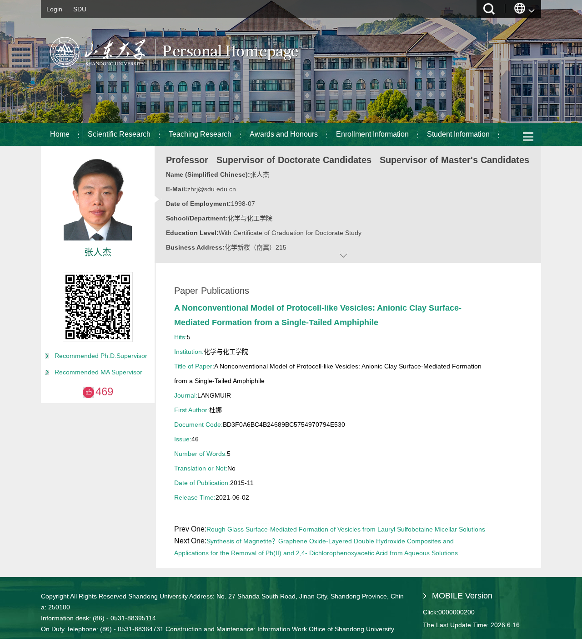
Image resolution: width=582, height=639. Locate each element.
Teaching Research (200, 134)
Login (54, 9)
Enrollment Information (372, 134)
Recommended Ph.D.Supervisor (101, 355)
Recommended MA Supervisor (98, 372)
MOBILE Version (462, 595)
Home (60, 134)
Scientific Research (119, 134)
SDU (79, 9)
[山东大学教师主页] (196, 70)
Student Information (458, 134)
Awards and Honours (284, 134)
